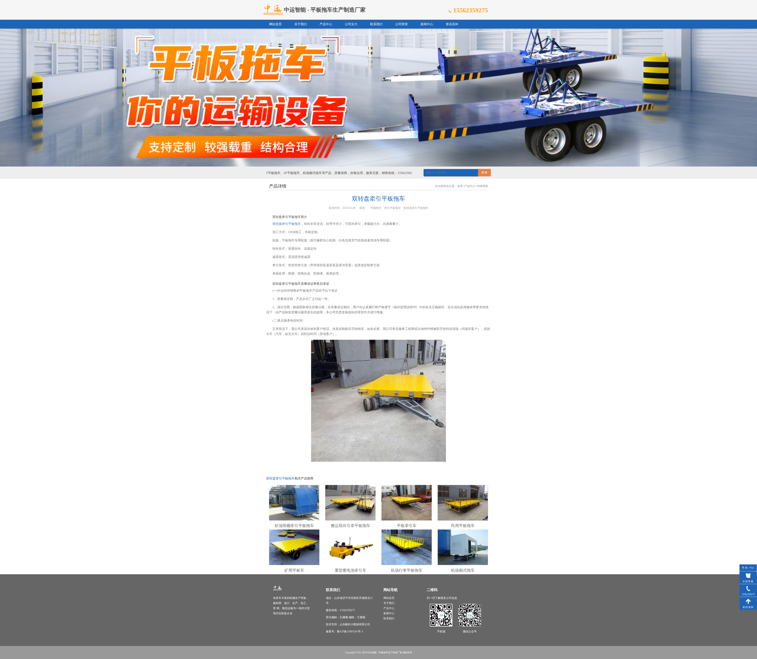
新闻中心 (426, 24)
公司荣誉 (401, 24)
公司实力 (351, 24)
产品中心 (326, 24)
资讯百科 (452, 24)
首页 (460, 186)
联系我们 (376, 24)
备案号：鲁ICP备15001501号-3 (344, 631)
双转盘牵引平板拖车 (286, 223)
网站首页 (275, 24)
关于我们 (300, 24)
